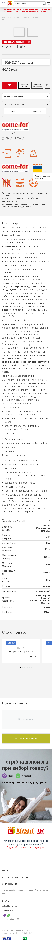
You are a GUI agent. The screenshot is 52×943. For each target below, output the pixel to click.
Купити (9, 85)
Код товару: (9, 42)
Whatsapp (26, 775)
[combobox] (26, 62)
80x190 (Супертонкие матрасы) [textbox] (19, 63)
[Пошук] (44, 3)
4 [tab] (27, 667)
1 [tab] (20, 667)
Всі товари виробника (10, 133)
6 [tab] (31, 667)
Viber (10, 775)
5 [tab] (29, 667)
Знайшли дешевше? (37, 85)
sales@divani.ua (9, 906)
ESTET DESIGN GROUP (23, 933)
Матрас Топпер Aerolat (21, 651)
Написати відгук (26, 738)
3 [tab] (24, 667)
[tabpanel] (21, 651)
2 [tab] (22, 667)
